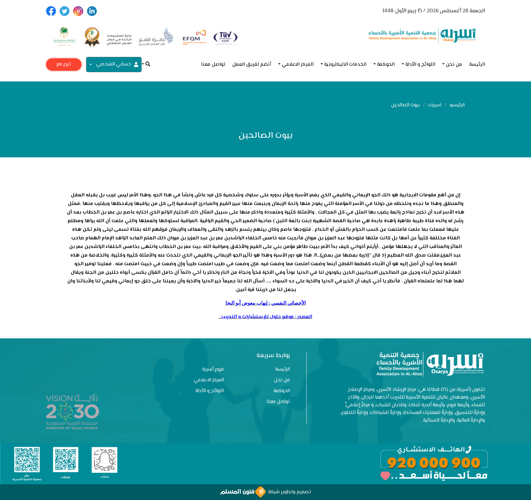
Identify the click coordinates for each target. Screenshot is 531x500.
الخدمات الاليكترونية (345, 65)
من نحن (454, 65)
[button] (146, 65)
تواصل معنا (213, 65)
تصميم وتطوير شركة (288, 492)
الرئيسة (477, 65)
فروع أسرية (213, 369)
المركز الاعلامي (297, 65)
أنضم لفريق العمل (251, 65)
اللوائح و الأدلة (420, 65)
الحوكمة (386, 65)
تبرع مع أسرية (63, 66)
